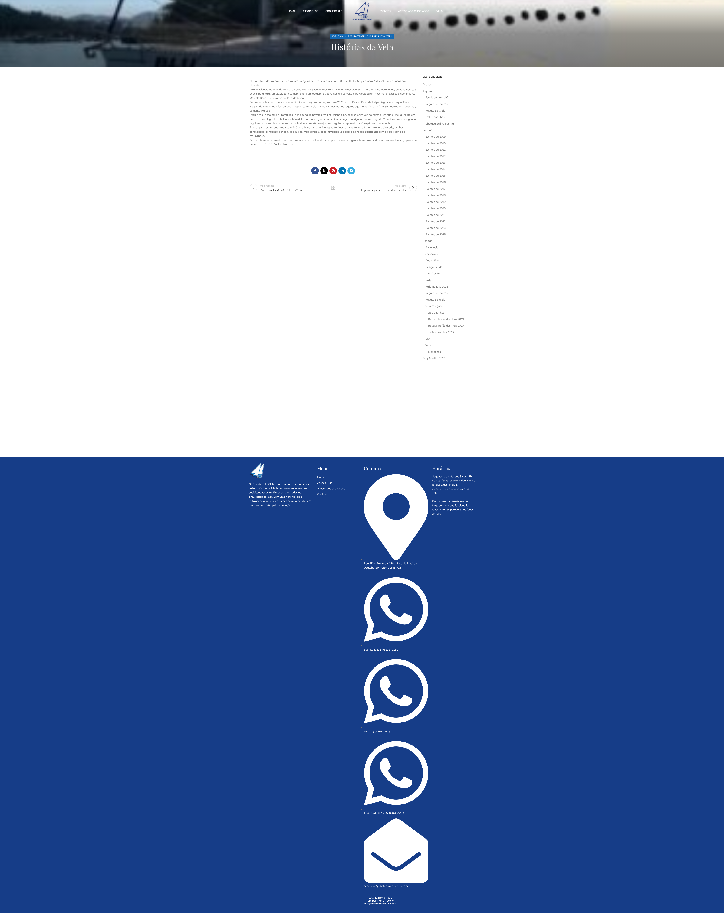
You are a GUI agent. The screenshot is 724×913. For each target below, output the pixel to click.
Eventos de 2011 (435, 149)
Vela (389, 36)
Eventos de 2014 (435, 169)
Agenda (427, 84)
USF (427, 338)
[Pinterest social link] (333, 170)
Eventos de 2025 (435, 234)
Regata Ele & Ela (435, 110)
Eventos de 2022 (435, 221)
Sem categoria (434, 306)
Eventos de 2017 (435, 189)
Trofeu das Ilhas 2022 (441, 332)
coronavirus (432, 254)
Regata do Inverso (436, 104)
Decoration (432, 260)
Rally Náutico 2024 (434, 358)
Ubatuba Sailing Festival (439, 123)
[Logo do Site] (362, 11)
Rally (428, 280)
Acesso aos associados (331, 488)
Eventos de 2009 (435, 136)
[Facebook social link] (315, 170)
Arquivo (427, 91)
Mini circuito (432, 273)
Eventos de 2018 (435, 195)
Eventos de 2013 (435, 162)
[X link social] (324, 170)
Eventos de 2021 (435, 215)
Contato (322, 494)
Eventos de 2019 (435, 202)
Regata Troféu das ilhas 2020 (366, 36)
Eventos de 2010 (435, 143)
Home (320, 477)
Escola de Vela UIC (436, 97)
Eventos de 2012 (435, 156)
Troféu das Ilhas (435, 117)
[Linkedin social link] (342, 170)
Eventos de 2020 (435, 208)
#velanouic (339, 36)
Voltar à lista (333, 187)
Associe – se (324, 482)
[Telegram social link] (351, 170)
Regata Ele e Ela (435, 299)
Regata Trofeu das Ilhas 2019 (446, 319)
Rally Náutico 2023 (436, 286)
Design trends (433, 267)
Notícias (427, 241)
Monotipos (434, 352)
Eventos (427, 130)
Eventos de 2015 (435, 175)
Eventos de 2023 (435, 228)
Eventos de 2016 (435, 182)
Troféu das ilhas (434, 312)
